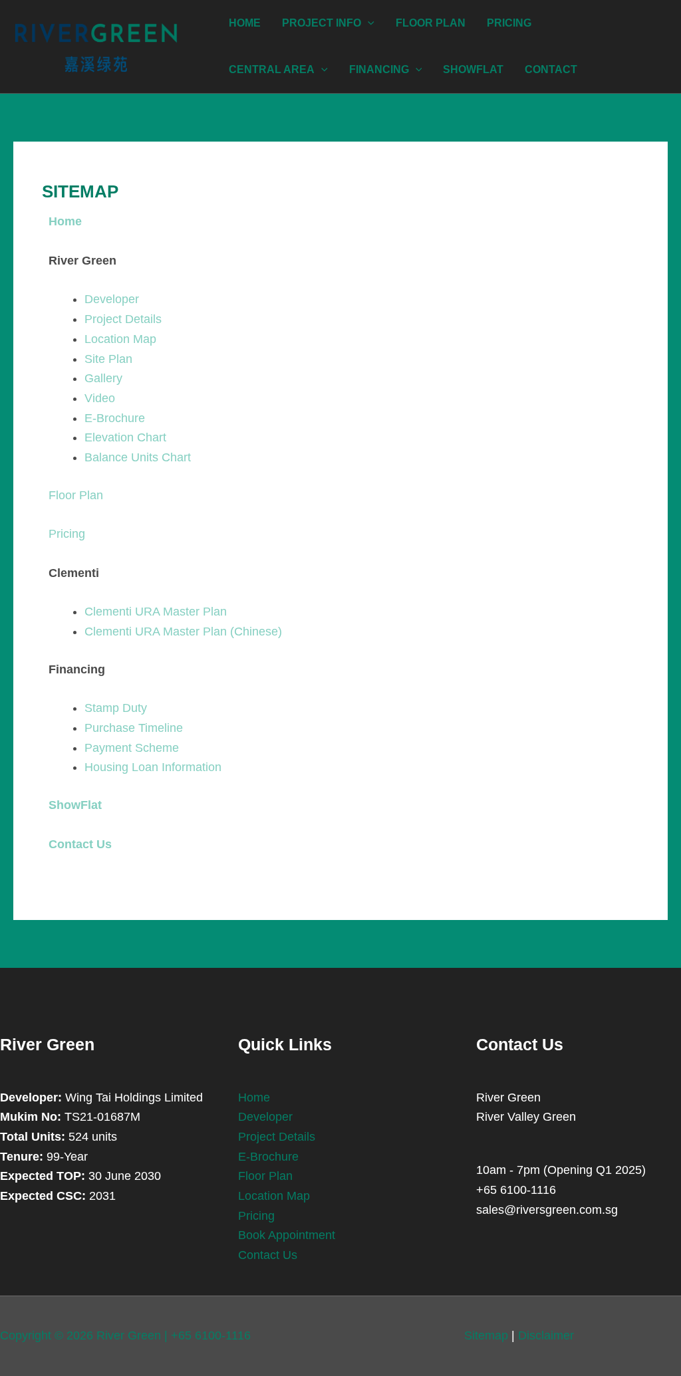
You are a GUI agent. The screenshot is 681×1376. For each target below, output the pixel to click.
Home (245, 23)
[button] (367, 23)
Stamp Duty (115, 708)
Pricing (509, 23)
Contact (551, 69)
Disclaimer (546, 1335)
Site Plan (108, 359)
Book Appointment (286, 1235)
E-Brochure (114, 418)
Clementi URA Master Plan (155, 611)
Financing (379, 69)
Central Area (272, 69)
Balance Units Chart (137, 457)
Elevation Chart (125, 437)
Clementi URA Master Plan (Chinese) (183, 631)
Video (99, 398)
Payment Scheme (131, 747)
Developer (111, 299)
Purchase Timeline (133, 728)
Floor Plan (431, 23)
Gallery (103, 378)
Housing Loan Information (152, 767)
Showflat (473, 69)
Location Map (120, 339)
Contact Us (267, 1255)
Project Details (123, 319)
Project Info (321, 23)
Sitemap (486, 1335)
